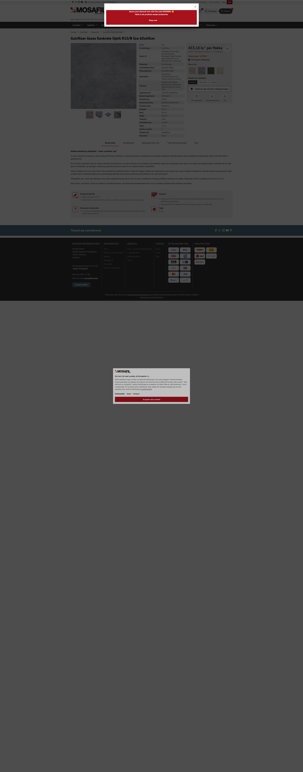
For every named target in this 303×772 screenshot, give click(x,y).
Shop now (153, 20)
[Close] (195, 6)
